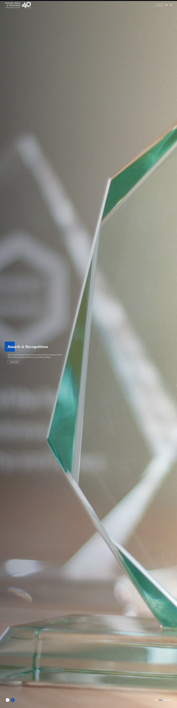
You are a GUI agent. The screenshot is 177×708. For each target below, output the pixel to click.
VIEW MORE (14, 362)
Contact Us (159, 5)
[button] (12, 700)
